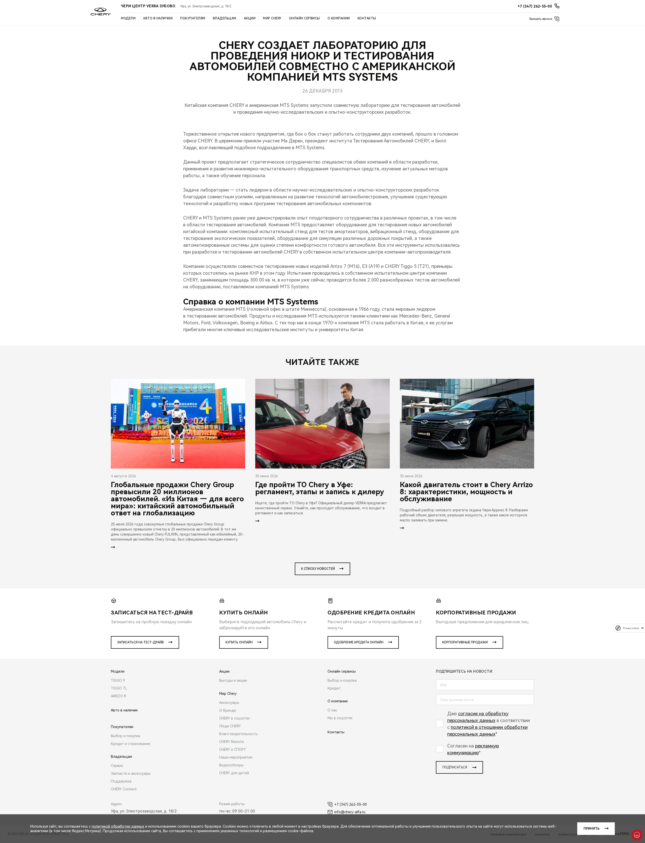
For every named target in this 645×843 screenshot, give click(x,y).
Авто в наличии (158, 18)
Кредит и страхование (130, 744)
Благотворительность (238, 734)
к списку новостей (318, 569)
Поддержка (121, 781)
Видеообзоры (231, 765)
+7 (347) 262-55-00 (350, 804)
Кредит (334, 688)
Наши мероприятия (235, 757)
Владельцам (224, 18)
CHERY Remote (231, 742)
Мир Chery (272, 18)
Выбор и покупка (125, 736)
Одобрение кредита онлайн (358, 642)
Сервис (117, 766)
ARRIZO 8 (118, 696)
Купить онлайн (239, 642)
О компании (339, 18)
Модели (128, 18)
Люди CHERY (230, 726)
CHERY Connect (124, 789)
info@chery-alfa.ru (349, 812)
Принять (591, 828)
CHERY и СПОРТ (232, 749)
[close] (642, 628)
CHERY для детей (234, 773)
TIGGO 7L (119, 688)
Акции (250, 18)
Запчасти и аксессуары (131, 773)
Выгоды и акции (233, 680)
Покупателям (192, 18)
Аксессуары (229, 703)
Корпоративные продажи (465, 642)
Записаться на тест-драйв (140, 642)
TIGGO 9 (118, 680)
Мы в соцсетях (340, 718)
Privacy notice (631, 628)
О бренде (227, 710)
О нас (332, 710)
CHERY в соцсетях (234, 718)
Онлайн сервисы (304, 18)
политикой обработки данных (118, 826)
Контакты (367, 18)
